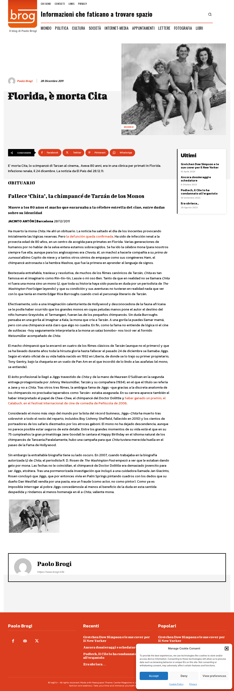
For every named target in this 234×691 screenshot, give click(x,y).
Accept (154, 676)
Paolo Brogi (25, 81)
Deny (184, 676)
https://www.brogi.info (50, 572)
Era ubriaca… (190, 203)
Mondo (129, 127)
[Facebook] (13, 641)
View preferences (214, 676)
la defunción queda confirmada (89, 236)
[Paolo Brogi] (12, 81)
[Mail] (25, 641)
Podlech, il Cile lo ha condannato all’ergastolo (199, 192)
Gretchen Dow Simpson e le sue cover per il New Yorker (200, 166)
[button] (227, 648)
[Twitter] (37, 641)
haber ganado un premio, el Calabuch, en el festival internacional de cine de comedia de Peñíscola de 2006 (87, 401)
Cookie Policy (176, 684)
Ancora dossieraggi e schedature (196, 179)
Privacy (193, 684)
